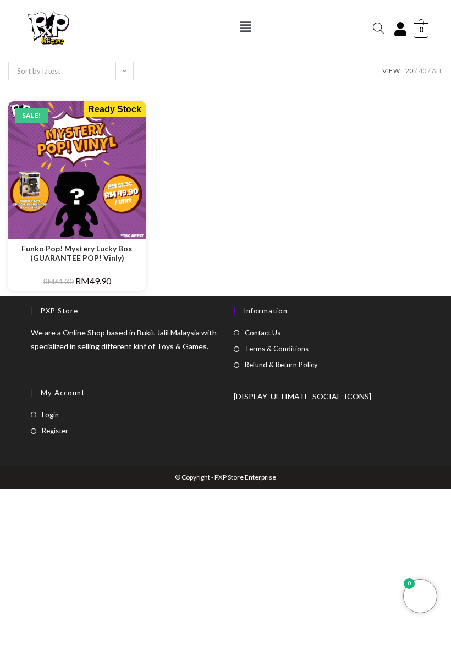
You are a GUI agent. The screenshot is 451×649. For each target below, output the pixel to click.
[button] (245, 26)
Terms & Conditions (277, 348)
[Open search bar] (378, 28)
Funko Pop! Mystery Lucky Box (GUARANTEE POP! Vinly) (77, 253)
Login (50, 414)
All (437, 71)
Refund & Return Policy (281, 364)
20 (409, 71)
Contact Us (262, 332)
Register (55, 430)
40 (422, 71)
